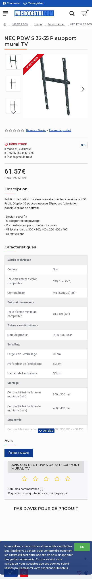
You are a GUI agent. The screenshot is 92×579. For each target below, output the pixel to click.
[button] (27, 89)
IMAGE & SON (20, 24)
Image (38, 24)
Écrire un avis (18, 453)
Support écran (56, 24)
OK (82, 547)
